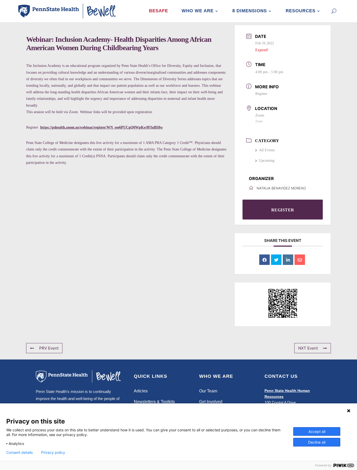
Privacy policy (53, 452)
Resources (300, 10)
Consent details (19, 452)
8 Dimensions (249, 10)
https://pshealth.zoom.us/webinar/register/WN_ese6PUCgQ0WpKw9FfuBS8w (101, 127)
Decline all (316, 442)
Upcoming (266, 161)
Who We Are (198, 10)
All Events (267, 150)
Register (261, 94)
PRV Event (49, 348)
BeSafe (158, 10)
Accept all (316, 431)
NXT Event (308, 348)
